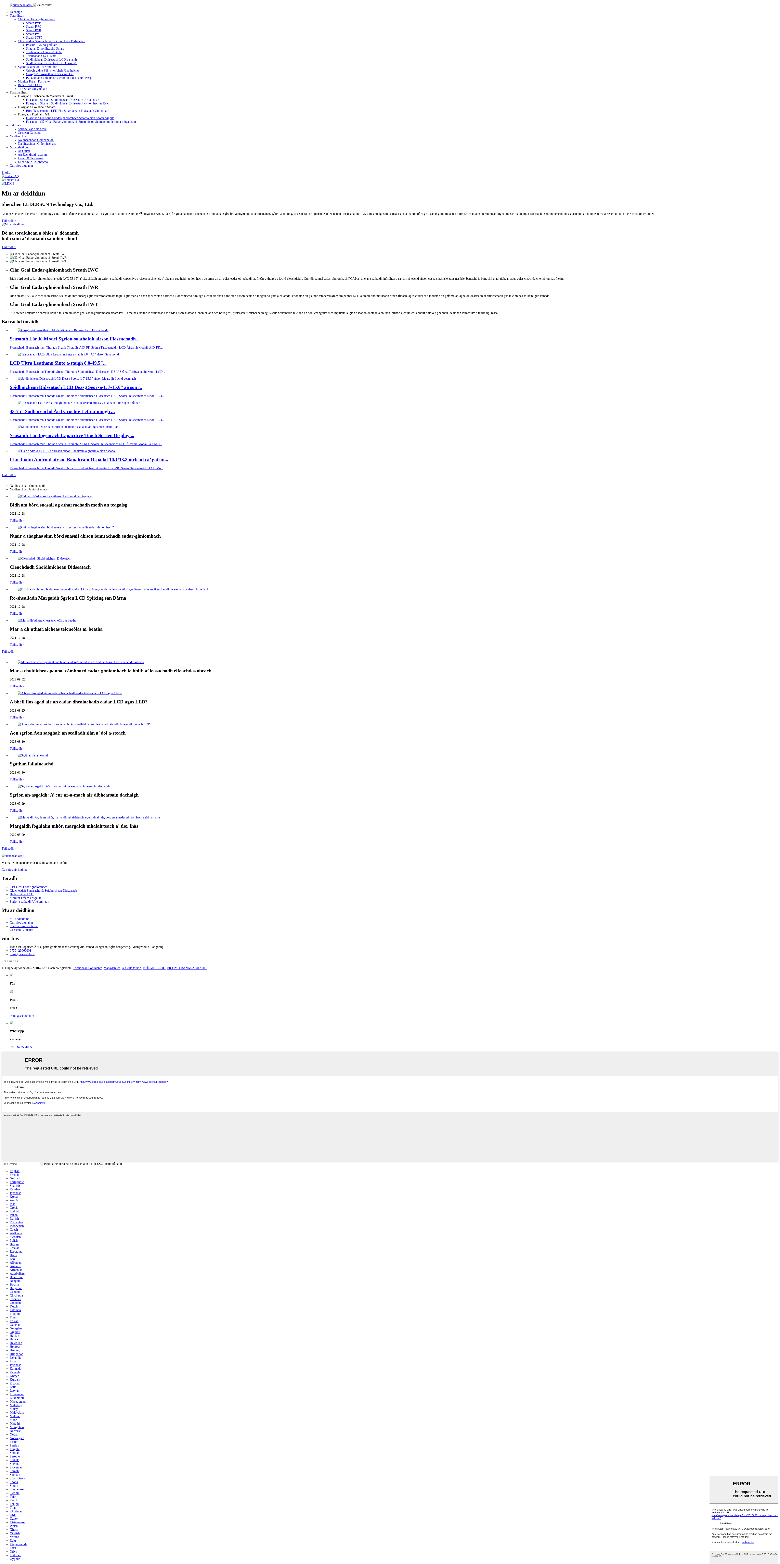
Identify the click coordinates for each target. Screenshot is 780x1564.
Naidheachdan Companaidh (36, 140)
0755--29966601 (20, 950)
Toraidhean (17, 15)
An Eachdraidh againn (32, 154)
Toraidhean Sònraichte (87, 968)
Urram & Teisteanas (30, 158)
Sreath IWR (33, 30)
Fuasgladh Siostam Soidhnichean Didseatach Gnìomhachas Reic (67, 103)
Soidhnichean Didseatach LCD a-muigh (51, 63)
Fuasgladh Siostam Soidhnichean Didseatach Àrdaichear (62, 99)
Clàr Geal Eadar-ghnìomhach (36, 19)
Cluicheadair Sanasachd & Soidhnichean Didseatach (51, 41)
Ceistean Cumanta (29, 132)
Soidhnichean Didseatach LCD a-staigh (51, 59)
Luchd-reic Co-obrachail (33, 162)
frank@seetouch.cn (22, 954)
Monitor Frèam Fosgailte (34, 81)
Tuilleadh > (9, 220)
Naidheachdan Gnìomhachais (37, 143)
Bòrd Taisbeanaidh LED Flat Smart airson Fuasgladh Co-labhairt (67, 110)
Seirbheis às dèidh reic (32, 129)
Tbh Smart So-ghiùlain (32, 88)
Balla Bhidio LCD (30, 85)
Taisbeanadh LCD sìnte (41, 56)
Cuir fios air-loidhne (14, 869)
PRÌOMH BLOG (154, 968)
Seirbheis (16, 125)
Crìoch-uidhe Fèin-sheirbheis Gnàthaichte (52, 70)
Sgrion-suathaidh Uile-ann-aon (37, 66)
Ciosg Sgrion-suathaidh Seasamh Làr (50, 74)
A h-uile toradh (131, 968)
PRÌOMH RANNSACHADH (187, 968)
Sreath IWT (33, 34)
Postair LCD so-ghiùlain (41, 45)
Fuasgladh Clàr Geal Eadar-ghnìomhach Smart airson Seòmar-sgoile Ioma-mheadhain (81, 121)
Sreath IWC (33, 26)
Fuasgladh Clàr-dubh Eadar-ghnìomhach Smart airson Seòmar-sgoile (70, 118)
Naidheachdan (19, 136)
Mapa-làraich (112, 968)
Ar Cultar (24, 151)
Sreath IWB (33, 23)
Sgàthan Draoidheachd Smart (45, 48)
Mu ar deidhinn (19, 147)
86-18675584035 (21, 1047)
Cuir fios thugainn (21, 165)
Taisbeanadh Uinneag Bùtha (44, 52)
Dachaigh (16, 12)
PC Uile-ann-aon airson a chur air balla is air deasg (58, 77)
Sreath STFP (34, 37)
